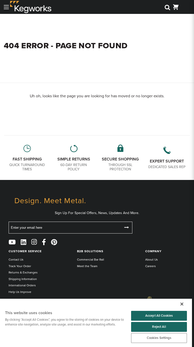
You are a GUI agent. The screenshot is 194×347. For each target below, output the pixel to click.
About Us (151, 259)
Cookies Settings (159, 338)
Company (153, 251)
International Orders (22, 285)
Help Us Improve (20, 292)
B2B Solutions (90, 251)
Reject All (159, 327)
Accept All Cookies (159, 316)
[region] (96, 323)
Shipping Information (23, 279)
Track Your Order (20, 266)
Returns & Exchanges (23, 272)
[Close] (181, 304)
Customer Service (25, 251)
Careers (150, 266)
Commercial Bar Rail (90, 259)
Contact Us (16, 259)
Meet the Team (87, 266)
